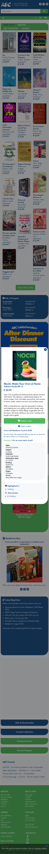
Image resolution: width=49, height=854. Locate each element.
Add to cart (25, 420)
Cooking (10, 489)
